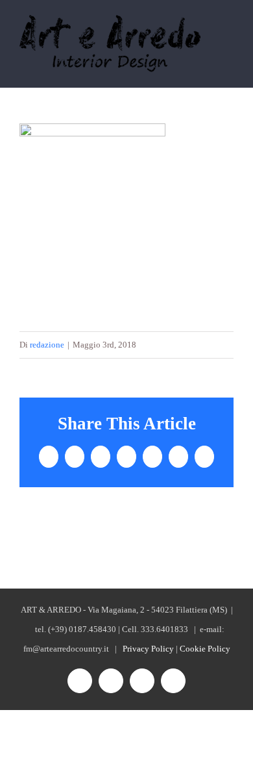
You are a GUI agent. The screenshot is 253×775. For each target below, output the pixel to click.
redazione (47, 344)
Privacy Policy (148, 649)
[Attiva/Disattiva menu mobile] (228, 35)
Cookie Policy (205, 649)
